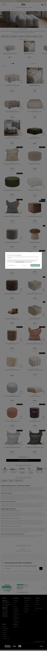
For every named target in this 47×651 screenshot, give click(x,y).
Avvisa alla (24, 265)
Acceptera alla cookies (35, 265)
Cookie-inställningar (10, 265)
